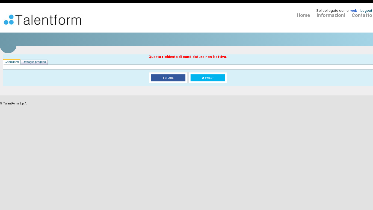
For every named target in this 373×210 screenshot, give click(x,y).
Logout (366, 10)
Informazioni (331, 15)
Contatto (362, 15)
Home (303, 15)
